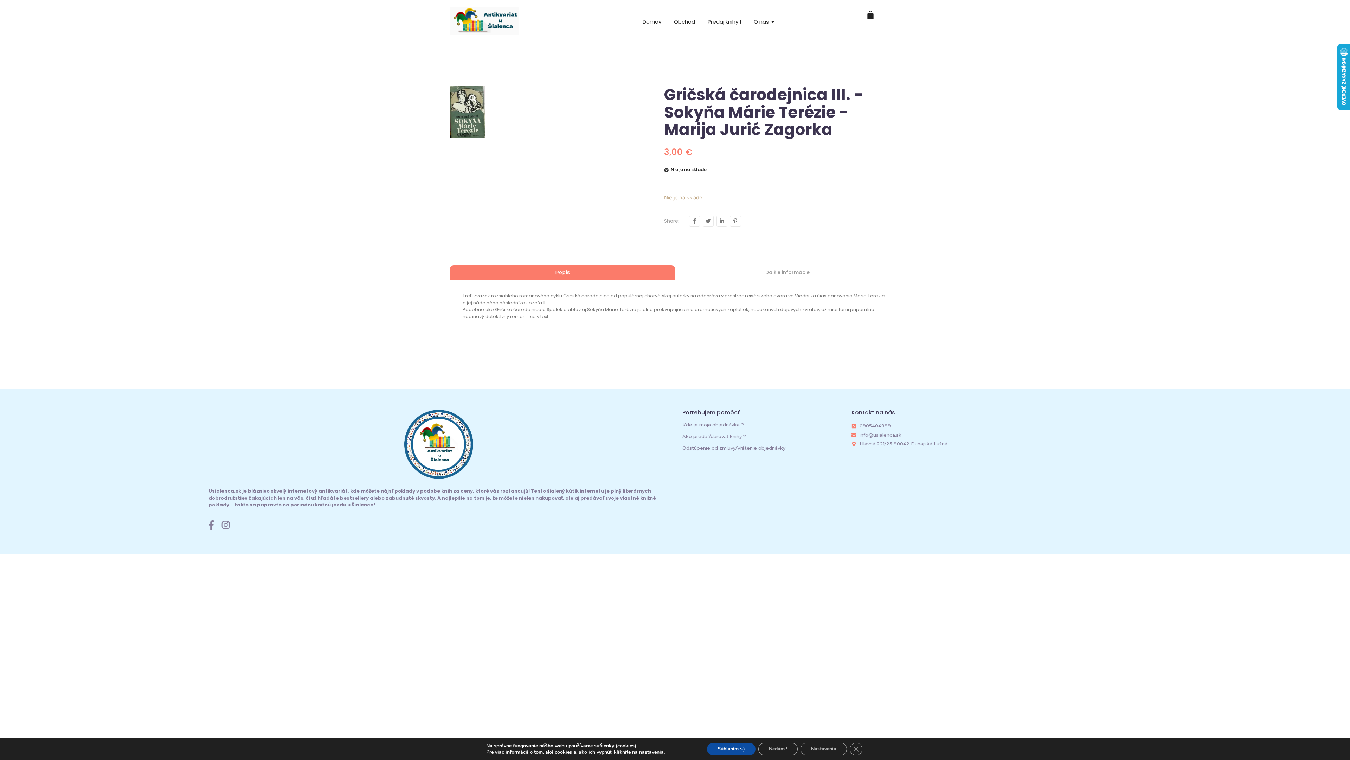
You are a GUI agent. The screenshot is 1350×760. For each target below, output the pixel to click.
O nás (761, 21)
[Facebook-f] (211, 525)
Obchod (684, 21)
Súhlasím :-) (731, 749)
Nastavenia (823, 749)
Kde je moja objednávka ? (713, 425)
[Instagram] (225, 525)
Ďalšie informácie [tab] (787, 272)
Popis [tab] (562, 272)
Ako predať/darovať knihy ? (714, 436)
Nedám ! (778, 749)
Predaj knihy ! (724, 21)
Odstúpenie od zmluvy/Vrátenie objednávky (733, 448)
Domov (652, 21)
